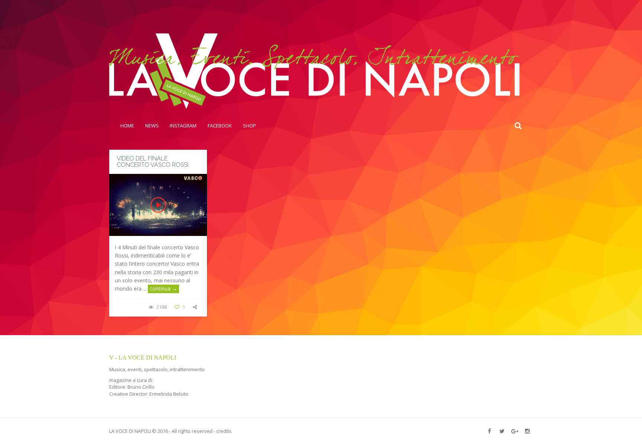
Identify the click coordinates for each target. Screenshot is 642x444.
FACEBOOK (220, 125)
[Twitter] (502, 431)
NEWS (152, 125)
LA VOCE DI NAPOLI (130, 431)
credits (223, 431)
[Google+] (514, 431)
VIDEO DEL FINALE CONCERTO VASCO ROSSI (152, 162)
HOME (127, 125)
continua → (163, 288)
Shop (249, 125)
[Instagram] (527, 431)
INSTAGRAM (183, 125)
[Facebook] (489, 431)
